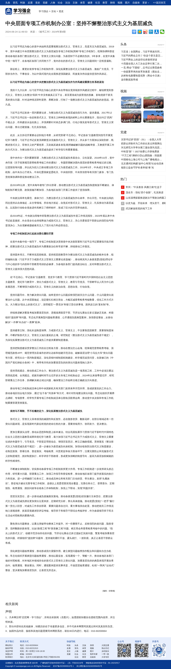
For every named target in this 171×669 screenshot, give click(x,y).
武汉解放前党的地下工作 (139, 208)
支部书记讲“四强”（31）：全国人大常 (141, 139)
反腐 (30, 2)
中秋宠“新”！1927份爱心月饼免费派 (140, 151)
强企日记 (105, 648)
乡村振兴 (105, 651)
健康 (90, 2)
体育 (82, 2)
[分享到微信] (162, 32)
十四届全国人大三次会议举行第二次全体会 (144, 63)
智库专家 (94, 654)
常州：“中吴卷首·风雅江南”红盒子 (144, 187)
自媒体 (136, 2)
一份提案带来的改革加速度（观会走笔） (142, 71)
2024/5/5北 (153, 106)
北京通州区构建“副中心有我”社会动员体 (142, 163)
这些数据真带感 (129, 79)
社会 (60, 2)
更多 (144, 2)
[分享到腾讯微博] (151, 32)
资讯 (15, 2)
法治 (67, 2)
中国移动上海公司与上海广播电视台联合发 (144, 159)
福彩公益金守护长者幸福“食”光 (137, 167)
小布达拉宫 (153, 120)
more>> (161, 45)
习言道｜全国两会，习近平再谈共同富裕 (142, 51)
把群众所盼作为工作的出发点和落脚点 (141, 143)
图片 (127, 2)
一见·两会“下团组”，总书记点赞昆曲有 (141, 67)
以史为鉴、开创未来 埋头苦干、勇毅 (146, 203)
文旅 (75, 2)
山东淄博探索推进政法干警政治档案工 (146, 197)
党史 (37, 2)
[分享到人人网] (156, 32)
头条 (7, 2)
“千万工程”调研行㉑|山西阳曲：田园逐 (141, 155)
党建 (45, 2)
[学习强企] (18, 14)
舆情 (112, 2)
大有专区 (105, 657)
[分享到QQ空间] (140, 32)
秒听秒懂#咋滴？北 (131, 106)
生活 (97, 2)
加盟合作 (9, 654)
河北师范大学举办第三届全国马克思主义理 (144, 147)
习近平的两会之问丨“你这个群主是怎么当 (143, 55)
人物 (52, 2)
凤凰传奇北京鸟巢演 (132, 120)
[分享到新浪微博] (145, 32)
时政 (22, 2)
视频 (120, 2)
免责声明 (9, 651)
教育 (105, 2)
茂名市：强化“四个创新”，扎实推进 (144, 192)
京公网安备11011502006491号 (89, 666)
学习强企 (43, 11)
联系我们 (9, 657)
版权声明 (9, 648)
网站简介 (9, 645)
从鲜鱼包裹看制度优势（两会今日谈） (141, 75)
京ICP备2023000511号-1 (63, 666)
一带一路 (105, 654)
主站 (53, 11)
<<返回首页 (159, 2)
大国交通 (105, 645)
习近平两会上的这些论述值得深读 (139, 59)
